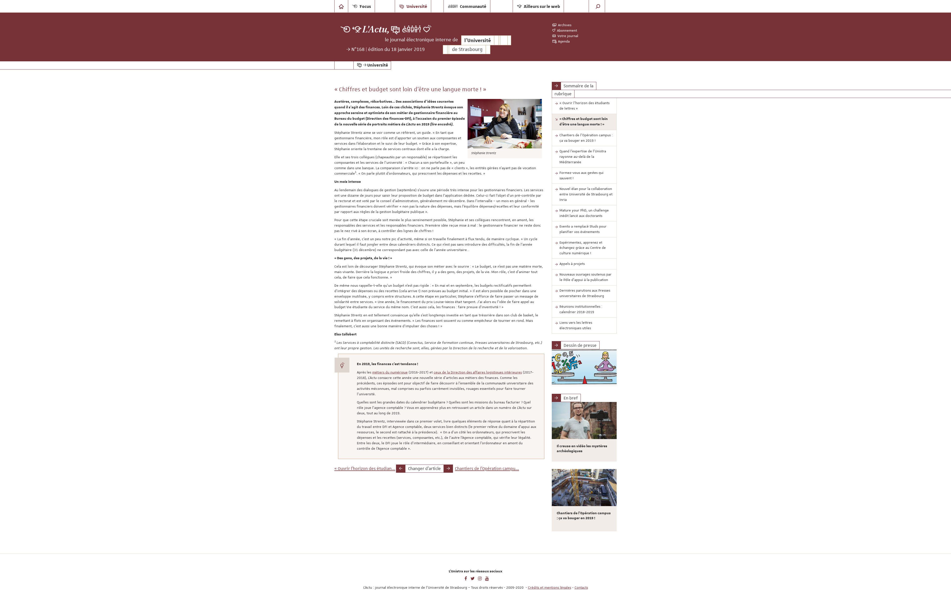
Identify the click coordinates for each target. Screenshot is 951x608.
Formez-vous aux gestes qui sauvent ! (581, 175)
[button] (598, 6)
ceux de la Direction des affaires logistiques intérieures (478, 372)
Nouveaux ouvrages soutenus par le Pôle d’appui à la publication (585, 277)
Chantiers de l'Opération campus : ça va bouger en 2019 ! (586, 138)
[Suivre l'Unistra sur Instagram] (480, 578)
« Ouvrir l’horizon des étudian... (364, 468)
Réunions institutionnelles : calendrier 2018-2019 (580, 309)
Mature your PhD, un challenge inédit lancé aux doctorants (584, 213)
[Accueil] (341, 6)
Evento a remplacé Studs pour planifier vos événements (583, 229)
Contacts (581, 587)
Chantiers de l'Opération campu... (487, 468)
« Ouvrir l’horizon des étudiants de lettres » (584, 106)
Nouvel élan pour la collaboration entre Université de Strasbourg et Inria (585, 194)
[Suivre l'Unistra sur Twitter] (473, 578)
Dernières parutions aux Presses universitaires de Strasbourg (584, 293)
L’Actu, (376, 29)
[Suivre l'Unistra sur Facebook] (466, 578)
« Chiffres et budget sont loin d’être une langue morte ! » (583, 122)
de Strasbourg (467, 50)
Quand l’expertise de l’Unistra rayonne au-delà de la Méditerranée (582, 156)
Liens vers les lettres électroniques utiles (575, 325)
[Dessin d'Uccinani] (584, 367)
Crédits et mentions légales (549, 587)
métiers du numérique (390, 372)
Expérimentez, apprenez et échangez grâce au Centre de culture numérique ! (582, 248)
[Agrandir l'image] (505, 123)
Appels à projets (572, 263)
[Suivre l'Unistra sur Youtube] (487, 578)
